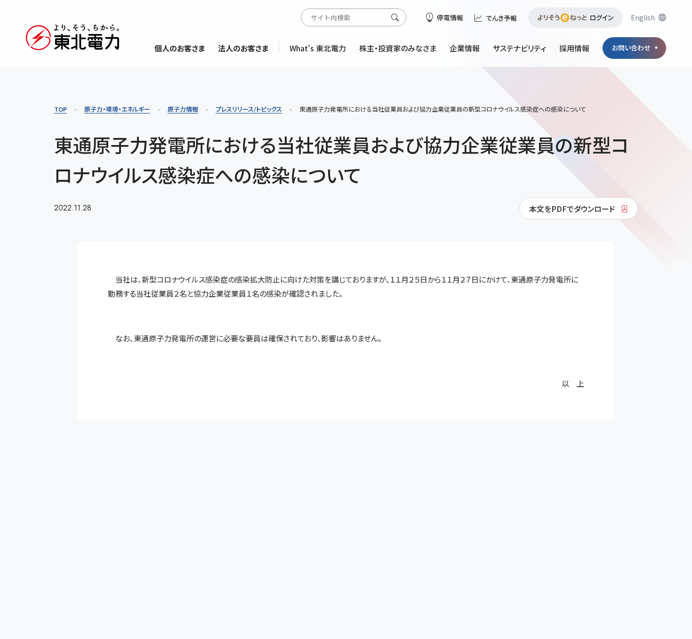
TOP (60, 109)
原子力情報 (183, 109)
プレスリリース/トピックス (249, 109)
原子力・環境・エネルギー (117, 109)
